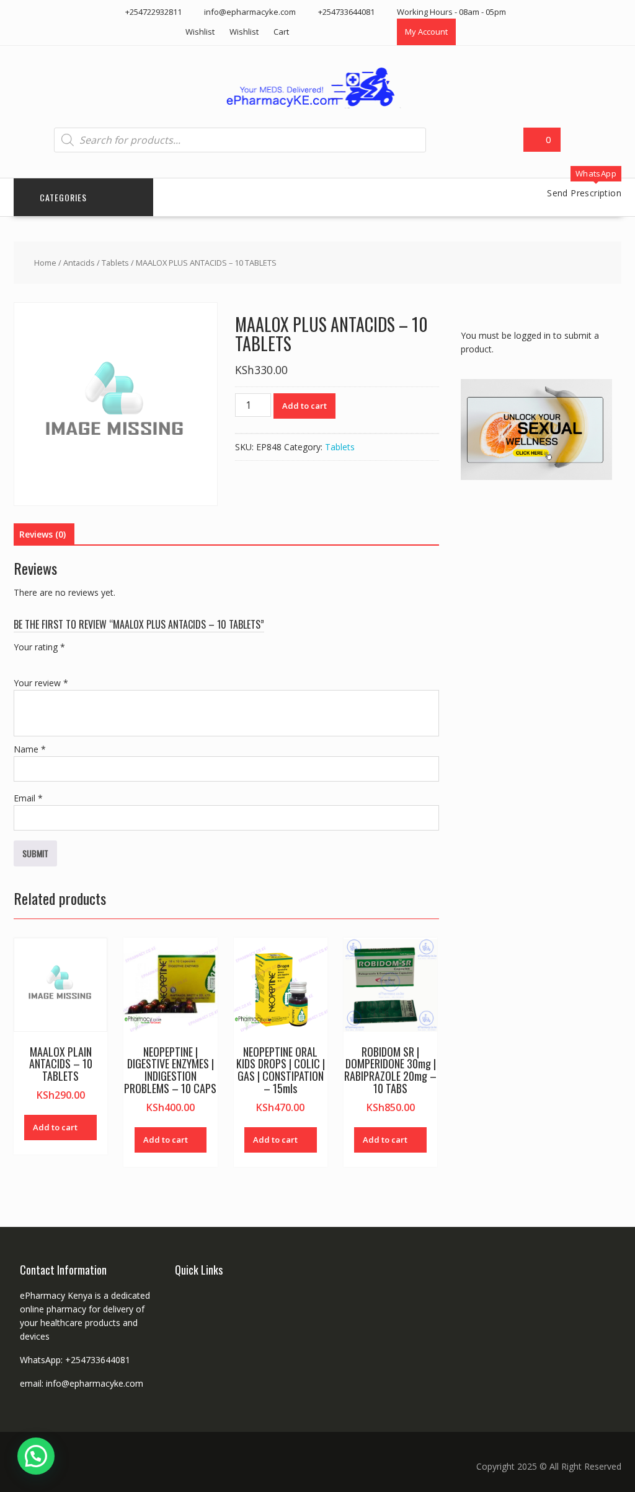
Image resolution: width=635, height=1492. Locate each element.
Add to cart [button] (55, 1127)
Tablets (115, 262)
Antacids (79, 262)
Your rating (39, 647)
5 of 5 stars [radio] (90, 661)
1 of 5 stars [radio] (21, 661)
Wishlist (200, 31)
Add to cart (304, 405)
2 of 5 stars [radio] (38, 661)
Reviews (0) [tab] (42, 534)
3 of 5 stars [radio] (55, 661)
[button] (36, 1456)
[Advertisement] (548, 579)
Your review (41, 683)
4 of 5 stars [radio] (73, 661)
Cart (281, 31)
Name (30, 749)
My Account (426, 31)
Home (45, 262)
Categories (63, 197)
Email (28, 798)
